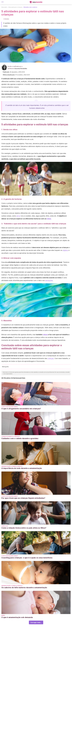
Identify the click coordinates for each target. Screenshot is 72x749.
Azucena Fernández (20, 68)
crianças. (51, 358)
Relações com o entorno (30, 7)
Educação (4, 7)
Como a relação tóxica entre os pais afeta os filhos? (23, 528)
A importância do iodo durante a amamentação (21, 468)
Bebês (3, 615)
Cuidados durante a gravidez (10, 436)
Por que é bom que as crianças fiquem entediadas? (23, 498)
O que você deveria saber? (9, 406)
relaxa (45, 334)
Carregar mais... (36, 622)
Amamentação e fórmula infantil (12, 466)
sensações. (49, 280)
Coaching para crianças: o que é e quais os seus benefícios (26, 558)
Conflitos (4, 526)
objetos (65, 250)
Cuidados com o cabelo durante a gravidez (19, 438)
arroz (18, 216)
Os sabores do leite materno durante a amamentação (24, 587)
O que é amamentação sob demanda (17, 617)
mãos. (49, 219)
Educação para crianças (15, 7)
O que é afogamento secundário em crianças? (21, 409)
